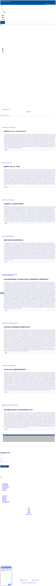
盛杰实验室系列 (4, 489)
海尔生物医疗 (3, 115)
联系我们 (29, 511)
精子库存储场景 (4, 500)
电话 (1, 455)
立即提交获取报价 (4, 466)
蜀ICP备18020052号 (24, 582)
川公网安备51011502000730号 (32, 582)
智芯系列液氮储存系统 (5, 483)
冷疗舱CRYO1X (29, 512)
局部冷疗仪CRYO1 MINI (29, 514)
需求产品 (1, 461)
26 (3, 441)
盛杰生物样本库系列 (5, 488)
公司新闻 (7, 115)
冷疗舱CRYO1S (29, 513)
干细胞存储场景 (4, 499)
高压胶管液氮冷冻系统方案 (5, 501)
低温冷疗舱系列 (4, 490)
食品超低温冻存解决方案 (5, 502)
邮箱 (1, 458)
